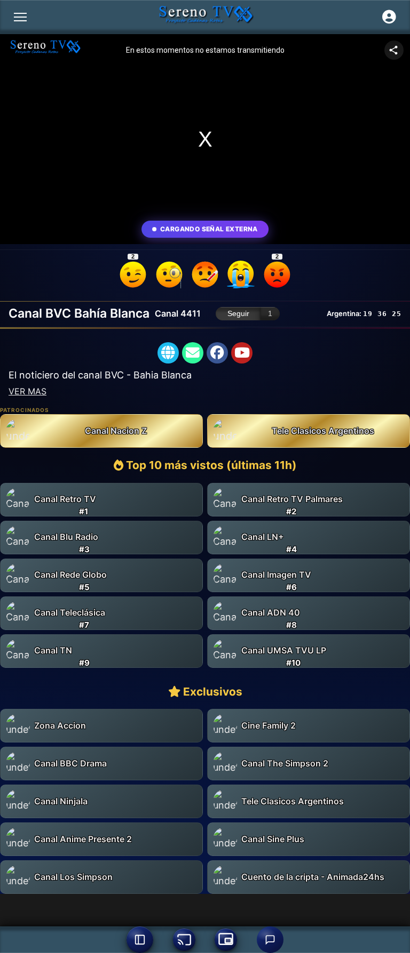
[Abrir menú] (20, 17)
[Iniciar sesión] (389, 17)
